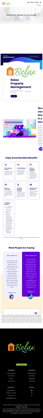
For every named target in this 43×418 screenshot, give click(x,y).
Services (11, 378)
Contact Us (21, 364)
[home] (6, 3)
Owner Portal (11, 381)
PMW (26, 406)
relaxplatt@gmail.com (11, 398)
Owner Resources (11, 373)
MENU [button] (39, 5)
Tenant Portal (32, 381)
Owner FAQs (11, 375)
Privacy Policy (24, 407)
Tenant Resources (32, 373)
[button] (39, 2)
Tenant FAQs (32, 375)
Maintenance (32, 378)
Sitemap (18, 407)
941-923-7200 (32, 2)
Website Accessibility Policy (26, 413)
